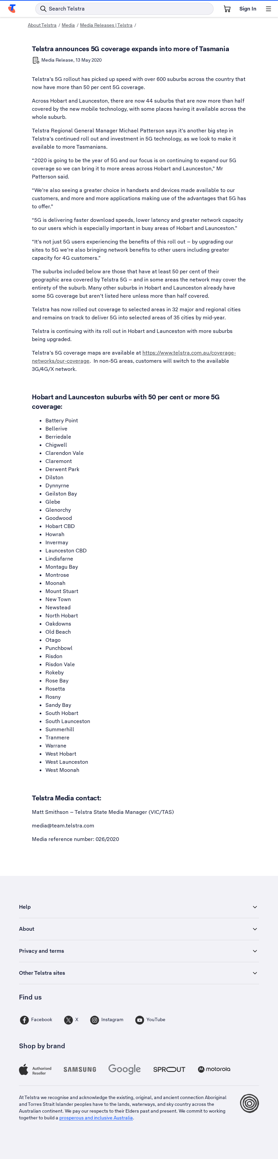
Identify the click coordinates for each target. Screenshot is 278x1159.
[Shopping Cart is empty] (227, 9)
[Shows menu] (268, 9)
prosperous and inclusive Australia (96, 1118)
